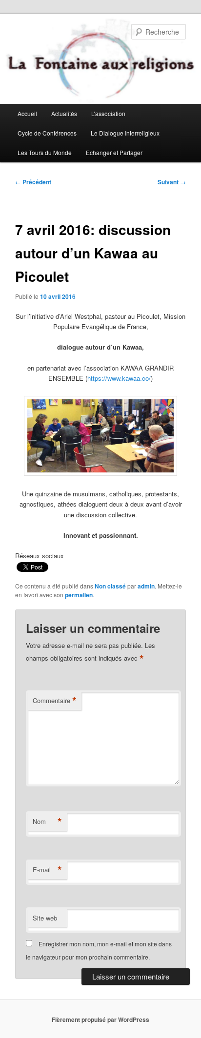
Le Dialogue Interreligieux (125, 133)
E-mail (47, 870)
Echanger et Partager (114, 152)
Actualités (64, 113)
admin (146, 586)
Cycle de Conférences (47, 133)
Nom (47, 821)
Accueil (27, 113)
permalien (79, 594)
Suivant (172, 181)
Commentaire (55, 700)
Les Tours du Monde (45, 152)
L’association (108, 113)
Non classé (110, 586)
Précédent (33, 181)
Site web (45, 917)
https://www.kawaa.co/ (119, 378)
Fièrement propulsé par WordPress (100, 1019)
